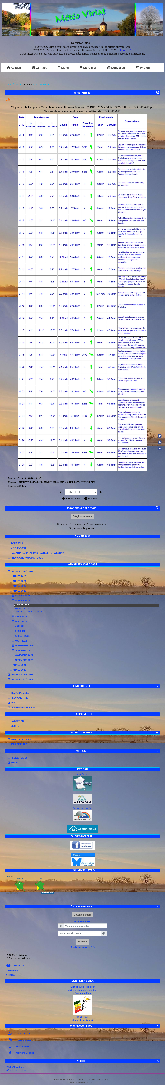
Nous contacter (23, 1033)
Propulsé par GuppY (63, 1079)
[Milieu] (160, 442)
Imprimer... (93, 498)
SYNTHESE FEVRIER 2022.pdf (134, 107)
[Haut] (160, 436)
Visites (118, 1061)
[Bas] (160, 448)
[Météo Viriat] (82, 19)
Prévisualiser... (74, 498)
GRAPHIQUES (22, 608)
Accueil (28, 84)
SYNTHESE (23, 605)
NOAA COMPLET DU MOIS (29, 611)
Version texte (22, 1046)
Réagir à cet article (82, 516)
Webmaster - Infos (114, 1025)
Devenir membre (82, 914)
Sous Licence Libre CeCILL (98, 1079)
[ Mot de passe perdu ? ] (83, 947)
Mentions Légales (24, 1052)
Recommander (23, 1040)
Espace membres (115, 906)
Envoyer (82, 941)
